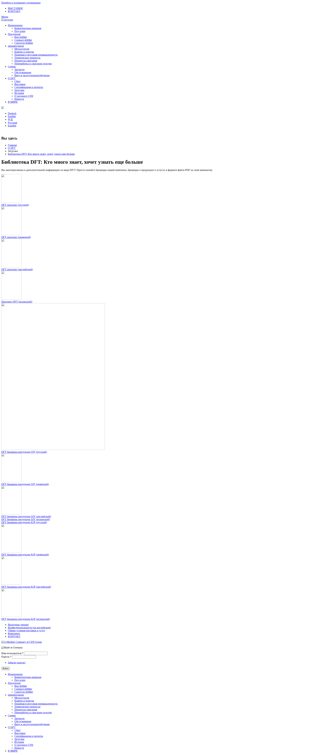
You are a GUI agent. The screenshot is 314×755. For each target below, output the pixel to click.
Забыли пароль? (17, 662)
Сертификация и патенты (28, 87)
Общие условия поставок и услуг (26, 630)
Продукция (14, 34)
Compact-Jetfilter (23, 40)
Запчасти (19, 69)
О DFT (12, 78)
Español (12, 125)
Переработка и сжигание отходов (33, 63)
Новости (19, 99)
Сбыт (17, 81)
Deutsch (12, 113)
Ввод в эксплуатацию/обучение (32, 75)
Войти (6, 668)
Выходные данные (18, 624)
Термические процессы (27, 57)
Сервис (12, 66)
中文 (10, 119)
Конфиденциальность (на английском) (29, 627)
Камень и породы (24, 51)
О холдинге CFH (23, 96)
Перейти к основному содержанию (21, 2)
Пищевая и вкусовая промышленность (36, 54)
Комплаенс (14, 633)
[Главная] (7, 19)
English (12, 116)
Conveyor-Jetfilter (23, 43)
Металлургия (21, 48)
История (19, 93)
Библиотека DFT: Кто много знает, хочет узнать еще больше (41, 154)
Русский (12, 122)
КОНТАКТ (14, 11)
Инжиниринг (15, 25)
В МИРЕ (13, 102)
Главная (12, 145)
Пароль (6, 656)
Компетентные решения (27, 28)
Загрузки (19, 90)
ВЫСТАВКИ (15, 8)
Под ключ (19, 31)
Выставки (20, 84)
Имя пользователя (12, 653)
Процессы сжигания (25, 60)
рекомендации (16, 46)
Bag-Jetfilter (20, 37)
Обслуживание (22, 72)
